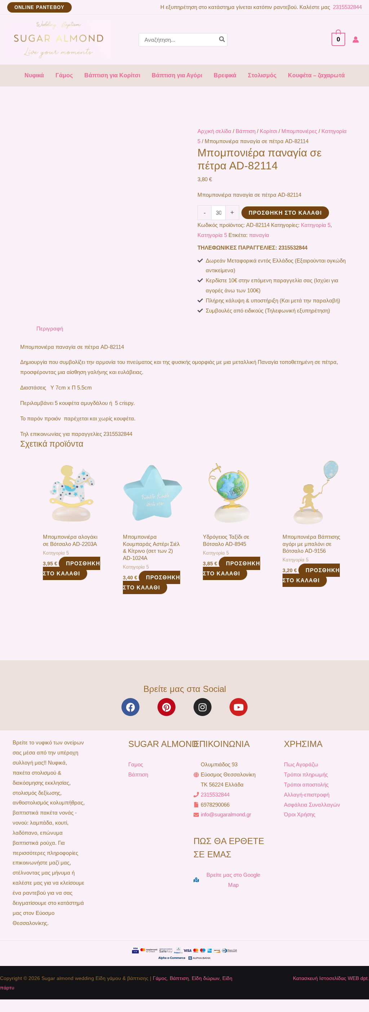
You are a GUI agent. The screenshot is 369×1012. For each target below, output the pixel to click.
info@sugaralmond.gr (226, 814)
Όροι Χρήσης (299, 814)
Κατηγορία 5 (315, 225)
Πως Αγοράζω (301, 764)
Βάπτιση (245, 131)
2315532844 (347, 7)
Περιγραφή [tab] (49, 328)
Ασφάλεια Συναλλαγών (312, 805)
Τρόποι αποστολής (306, 784)
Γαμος (135, 764)
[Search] (222, 39)
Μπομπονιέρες (299, 131)
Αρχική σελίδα (214, 131)
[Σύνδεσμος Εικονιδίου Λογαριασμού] (355, 39)
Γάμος (160, 978)
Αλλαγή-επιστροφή (306, 795)
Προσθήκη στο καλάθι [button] (71, 568)
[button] (39, 7)
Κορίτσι (268, 131)
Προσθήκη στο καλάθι (285, 213)
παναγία (259, 235)
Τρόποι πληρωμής (306, 774)
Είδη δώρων (205, 978)
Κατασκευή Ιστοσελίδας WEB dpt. (331, 978)
